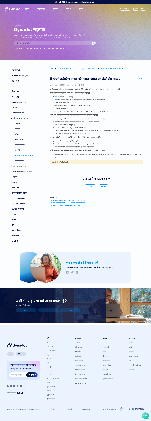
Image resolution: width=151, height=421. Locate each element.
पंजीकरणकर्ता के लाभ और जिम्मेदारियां (109, 409)
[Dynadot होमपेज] (12, 9)
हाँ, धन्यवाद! (90, 186)
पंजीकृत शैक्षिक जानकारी (86, 409)
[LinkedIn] (14, 386)
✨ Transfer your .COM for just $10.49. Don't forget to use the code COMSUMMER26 (74, 2)
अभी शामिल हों (32, 375)
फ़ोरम (48, 310)
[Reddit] (24, 386)
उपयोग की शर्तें (69, 409)
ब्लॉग (70, 310)
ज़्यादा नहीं (103, 186)
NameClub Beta (80, 383)
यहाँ (69, 162)
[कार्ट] (143, 9)
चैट (27, 310)
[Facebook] (8, 386)
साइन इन (57, 97)
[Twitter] (17, 386)
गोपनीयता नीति (52, 409)
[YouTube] (21, 386)
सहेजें (140, 79)
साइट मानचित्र (133, 356)
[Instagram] (11, 386)
